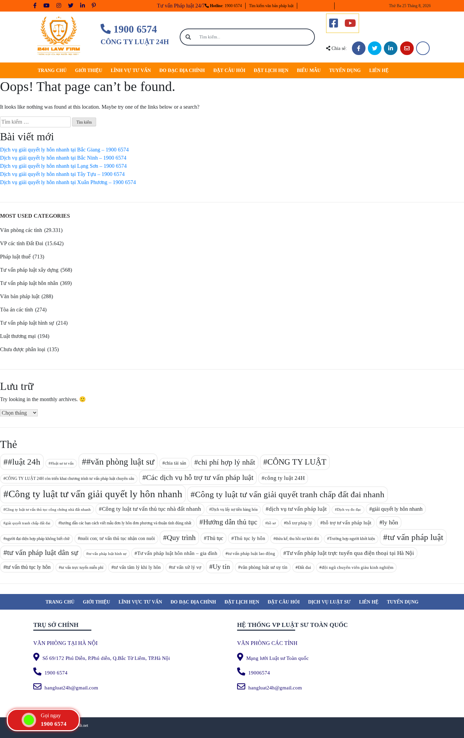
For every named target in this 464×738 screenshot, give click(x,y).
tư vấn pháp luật (415, 537)
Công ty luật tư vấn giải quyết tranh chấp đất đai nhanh (290, 494)
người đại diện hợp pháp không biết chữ (37, 539)
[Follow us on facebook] (35, 6)
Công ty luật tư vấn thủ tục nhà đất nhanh (151, 509)
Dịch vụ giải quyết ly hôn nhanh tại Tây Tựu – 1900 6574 (62, 174)
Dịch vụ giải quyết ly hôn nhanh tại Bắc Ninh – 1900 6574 (63, 158)
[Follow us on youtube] (46, 6)
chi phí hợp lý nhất (226, 462)
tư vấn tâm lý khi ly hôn (137, 567)
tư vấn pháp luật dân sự (42, 552)
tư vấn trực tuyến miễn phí (82, 567)
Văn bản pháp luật (19, 296)
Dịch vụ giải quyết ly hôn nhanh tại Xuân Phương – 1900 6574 (68, 182)
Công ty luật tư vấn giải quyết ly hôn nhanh (95, 493)
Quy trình (181, 537)
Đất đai (304, 567)
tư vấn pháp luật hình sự (107, 554)
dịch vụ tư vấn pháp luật (298, 509)
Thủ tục (215, 538)
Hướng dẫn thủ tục (230, 522)
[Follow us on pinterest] (94, 6)
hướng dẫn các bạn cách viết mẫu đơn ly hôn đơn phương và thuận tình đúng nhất (125, 523)
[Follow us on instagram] (58, 6)
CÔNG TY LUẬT (296, 461)
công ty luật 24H (285, 478)
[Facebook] (358, 48)
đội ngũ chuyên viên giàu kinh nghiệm (357, 567)
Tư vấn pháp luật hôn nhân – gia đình (177, 553)
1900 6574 (134, 29)
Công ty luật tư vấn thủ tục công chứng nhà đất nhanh (48, 509)
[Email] (407, 48)
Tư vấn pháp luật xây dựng (29, 270)
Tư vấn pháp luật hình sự (27, 323)
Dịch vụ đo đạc (349, 509)
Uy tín (221, 566)
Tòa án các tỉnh (16, 309)
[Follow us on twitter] (70, 6)
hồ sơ (271, 523)
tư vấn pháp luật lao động (251, 553)
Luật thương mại (18, 336)
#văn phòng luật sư (120, 462)
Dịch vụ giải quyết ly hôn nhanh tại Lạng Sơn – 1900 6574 (63, 166)
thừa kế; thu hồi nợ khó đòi (297, 538)
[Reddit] (423, 48)
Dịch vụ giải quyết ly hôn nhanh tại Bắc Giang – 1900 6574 (64, 149)
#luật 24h (24, 461)
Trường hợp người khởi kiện (352, 539)
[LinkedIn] (390, 48)
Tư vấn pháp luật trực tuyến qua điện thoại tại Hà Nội (350, 553)
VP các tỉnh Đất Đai (21, 243)
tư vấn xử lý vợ (186, 567)
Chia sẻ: (338, 48)
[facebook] (333, 23)
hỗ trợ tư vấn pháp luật (347, 522)
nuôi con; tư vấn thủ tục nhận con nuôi (117, 538)
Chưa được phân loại (22, 349)
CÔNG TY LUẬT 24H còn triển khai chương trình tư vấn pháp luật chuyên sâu (69, 478)
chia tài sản (175, 463)
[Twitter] (374, 48)
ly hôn (390, 522)
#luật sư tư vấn (62, 463)
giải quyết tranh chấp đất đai (27, 523)
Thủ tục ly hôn (249, 538)
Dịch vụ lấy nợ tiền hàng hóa (234, 509)
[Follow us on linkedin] (82, 6)
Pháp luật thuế (15, 256)
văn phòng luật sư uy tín (263, 567)
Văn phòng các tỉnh (21, 230)
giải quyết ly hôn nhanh (397, 509)
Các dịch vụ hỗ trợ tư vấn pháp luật (199, 477)
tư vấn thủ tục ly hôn (28, 567)
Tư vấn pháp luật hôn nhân (29, 283)
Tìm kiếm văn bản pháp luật (271, 5)
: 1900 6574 (226, 5)
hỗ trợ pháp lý (299, 522)
